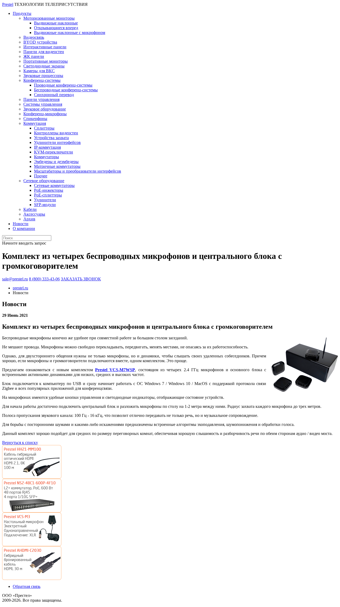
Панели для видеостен (43, 51)
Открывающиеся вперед (56, 27)
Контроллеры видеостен (56, 133)
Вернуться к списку (20, 442)
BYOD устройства (40, 42)
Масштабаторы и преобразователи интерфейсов (77, 171)
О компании (24, 228)
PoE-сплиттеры (48, 195)
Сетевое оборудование (43, 180)
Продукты (22, 13)
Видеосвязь (33, 37)
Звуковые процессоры (43, 75)
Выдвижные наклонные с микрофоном (69, 32)
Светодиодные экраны (44, 66)
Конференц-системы (42, 80)
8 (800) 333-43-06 (44, 279)
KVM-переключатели (53, 152)
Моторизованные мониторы (49, 18)
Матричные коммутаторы (57, 166)
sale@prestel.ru (15, 279)
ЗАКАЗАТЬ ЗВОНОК (81, 279)
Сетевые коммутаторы (54, 185)
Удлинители (45, 200)
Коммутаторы (46, 157)
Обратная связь (26, 586)
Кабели (30, 209)
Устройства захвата (51, 137)
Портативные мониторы (45, 61)
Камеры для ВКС (39, 71)
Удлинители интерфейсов (57, 142)
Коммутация (34, 123)
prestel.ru (20, 288)
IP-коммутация (47, 147)
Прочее (40, 176)
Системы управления (42, 104)
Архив (29, 219)
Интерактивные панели (44, 47)
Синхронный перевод (54, 94)
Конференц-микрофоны (45, 114)
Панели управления (41, 99)
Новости (20, 223)
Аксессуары (34, 214)
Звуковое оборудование (44, 109)
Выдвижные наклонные (56, 23)
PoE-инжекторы (48, 190)
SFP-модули (45, 204)
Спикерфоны (35, 118)
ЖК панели (33, 56)
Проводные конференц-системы (63, 85)
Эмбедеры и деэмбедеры (56, 161)
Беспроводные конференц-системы (66, 90)
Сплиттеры (44, 128)
